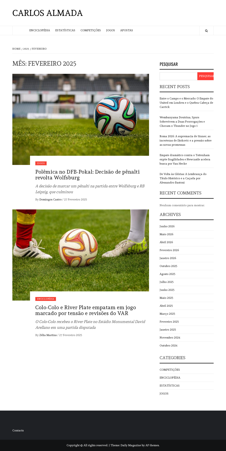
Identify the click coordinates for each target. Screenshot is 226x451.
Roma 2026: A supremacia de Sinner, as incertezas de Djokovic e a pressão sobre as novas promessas (186, 140)
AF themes (152, 445)
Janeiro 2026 (168, 258)
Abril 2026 (166, 242)
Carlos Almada (47, 13)
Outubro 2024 (168, 345)
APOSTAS (126, 30)
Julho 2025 (167, 282)
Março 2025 (167, 313)
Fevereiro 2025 (169, 321)
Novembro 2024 (170, 337)
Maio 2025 (166, 297)
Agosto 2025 (167, 274)
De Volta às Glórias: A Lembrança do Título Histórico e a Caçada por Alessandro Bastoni (183, 178)
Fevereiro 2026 (169, 250)
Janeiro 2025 (168, 329)
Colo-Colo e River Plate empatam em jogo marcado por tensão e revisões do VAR (85, 310)
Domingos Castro (50, 199)
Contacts (18, 430)
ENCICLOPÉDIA (39, 30)
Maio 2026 (166, 234)
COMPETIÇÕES (91, 30)
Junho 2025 (167, 290)
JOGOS (110, 30)
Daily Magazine (131, 445)
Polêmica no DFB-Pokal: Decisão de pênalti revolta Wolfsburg (87, 175)
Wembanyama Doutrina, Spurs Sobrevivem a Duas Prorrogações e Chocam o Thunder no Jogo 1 (182, 121)
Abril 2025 (166, 305)
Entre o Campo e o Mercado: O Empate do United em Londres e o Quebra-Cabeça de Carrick (186, 103)
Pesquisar (169, 64)
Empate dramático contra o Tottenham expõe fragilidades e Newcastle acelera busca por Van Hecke (185, 159)
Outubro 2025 (168, 266)
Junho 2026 (167, 226)
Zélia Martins (48, 335)
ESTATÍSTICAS (65, 30)
